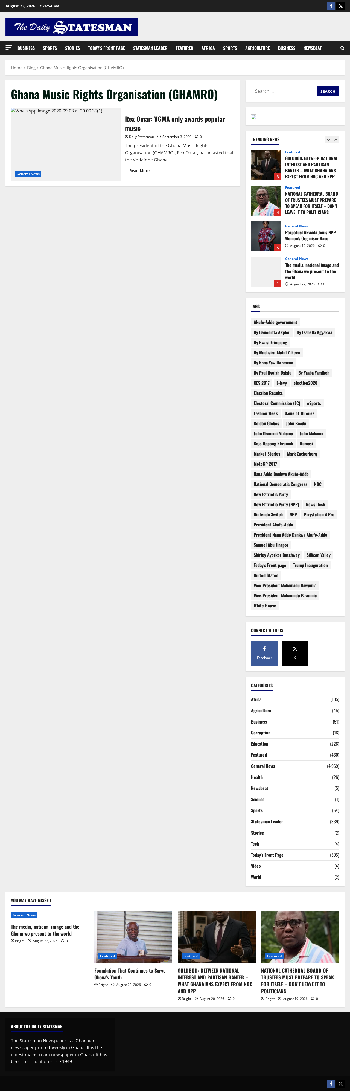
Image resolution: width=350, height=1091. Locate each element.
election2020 (305, 383)
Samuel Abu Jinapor (271, 545)
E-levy (281, 383)
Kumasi (306, 443)
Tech (255, 843)
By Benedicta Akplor (272, 332)
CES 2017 (262, 383)
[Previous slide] (328, 139)
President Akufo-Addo (273, 524)
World (256, 877)
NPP (293, 514)
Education (259, 743)
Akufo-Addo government (275, 322)
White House (265, 605)
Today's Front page (270, 565)
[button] (8, 47)
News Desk (315, 504)
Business (26, 48)
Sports (50, 48)
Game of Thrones (299, 413)
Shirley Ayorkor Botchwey (277, 555)
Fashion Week (266, 413)
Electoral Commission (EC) (277, 403)
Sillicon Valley (319, 555)
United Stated (266, 575)
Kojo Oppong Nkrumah (273, 443)
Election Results (268, 393)
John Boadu (296, 423)
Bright (19, 941)
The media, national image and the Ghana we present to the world (266, 272)
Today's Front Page (267, 855)
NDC (318, 484)
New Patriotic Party (271, 494)
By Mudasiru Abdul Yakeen (277, 352)
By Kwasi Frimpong (270, 342)
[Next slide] (335, 139)
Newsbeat (313, 48)
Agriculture (257, 48)
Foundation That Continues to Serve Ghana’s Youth (129, 974)
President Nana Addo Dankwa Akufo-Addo (290, 534)
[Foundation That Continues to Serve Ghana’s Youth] (133, 937)
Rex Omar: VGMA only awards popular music (66, 144)
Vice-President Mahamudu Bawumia (285, 595)
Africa (208, 48)
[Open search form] (342, 48)
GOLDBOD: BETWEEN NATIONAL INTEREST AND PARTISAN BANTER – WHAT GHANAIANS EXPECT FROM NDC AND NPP (266, 165)
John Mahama (311, 433)
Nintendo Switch (268, 514)
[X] (340, 6)
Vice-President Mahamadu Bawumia (285, 585)
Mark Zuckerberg (302, 453)
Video (256, 866)
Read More (141, 169)
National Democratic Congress (280, 484)
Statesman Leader (150, 48)
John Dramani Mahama (273, 433)
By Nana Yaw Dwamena (273, 362)
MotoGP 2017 (265, 464)
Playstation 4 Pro (319, 514)
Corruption (260, 732)
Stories (72, 48)
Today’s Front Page (106, 48)
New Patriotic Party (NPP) (276, 504)
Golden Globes (266, 423)
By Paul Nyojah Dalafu (272, 372)
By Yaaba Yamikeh (313, 372)
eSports (314, 403)
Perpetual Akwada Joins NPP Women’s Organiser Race (266, 236)
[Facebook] (331, 6)
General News (28, 174)
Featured (184, 48)
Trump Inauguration (310, 565)
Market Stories (267, 453)
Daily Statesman (141, 136)
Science (258, 799)
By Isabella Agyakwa (314, 332)
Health (257, 777)
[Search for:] (284, 91)
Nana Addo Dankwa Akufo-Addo (281, 474)
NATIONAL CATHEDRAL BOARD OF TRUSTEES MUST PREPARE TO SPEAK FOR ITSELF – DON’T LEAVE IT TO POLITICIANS (266, 201)
